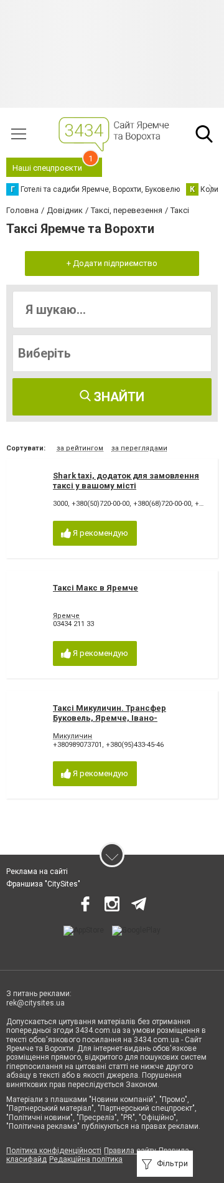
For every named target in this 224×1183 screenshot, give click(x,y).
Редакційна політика (86, 1159)
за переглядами (139, 448)
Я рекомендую (99, 533)
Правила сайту (130, 1150)
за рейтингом (80, 448)
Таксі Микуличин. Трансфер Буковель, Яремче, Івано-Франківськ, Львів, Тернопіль (113, 717)
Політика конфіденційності (53, 1150)
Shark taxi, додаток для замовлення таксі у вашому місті (126, 480)
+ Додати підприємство (112, 263)
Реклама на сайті (37, 871)
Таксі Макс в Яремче (95, 587)
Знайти (117, 396)
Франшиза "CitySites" (43, 884)
